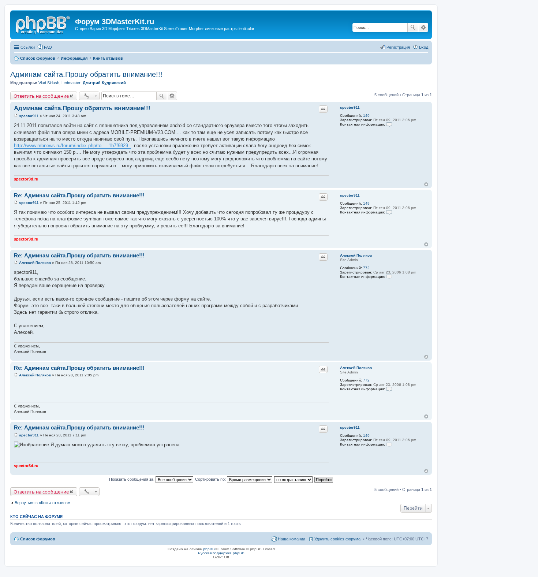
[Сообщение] (16, 116)
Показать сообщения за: (132, 479)
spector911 (350, 107)
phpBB (209, 549)
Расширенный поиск (423, 27)
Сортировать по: (211, 479)
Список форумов (37, 539)
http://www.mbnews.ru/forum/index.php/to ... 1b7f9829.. (72, 145)
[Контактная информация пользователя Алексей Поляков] (389, 277)
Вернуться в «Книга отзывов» (42, 502)
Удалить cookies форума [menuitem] (337, 539)
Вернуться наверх (426, 184)
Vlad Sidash (48, 83)
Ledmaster (71, 83)
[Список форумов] (43, 24)
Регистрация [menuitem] (398, 47)
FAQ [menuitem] (48, 47)
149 (366, 115)
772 (366, 268)
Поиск (412, 27)
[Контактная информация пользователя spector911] (389, 124)
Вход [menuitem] (423, 47)
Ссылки (27, 47)
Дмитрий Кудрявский (104, 83)
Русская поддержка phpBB (221, 553)
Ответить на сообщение (41, 96)
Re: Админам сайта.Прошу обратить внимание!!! (79, 195)
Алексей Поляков (356, 255)
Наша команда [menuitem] (291, 539)
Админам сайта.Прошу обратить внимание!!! (86, 74)
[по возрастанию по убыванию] (293, 479)
